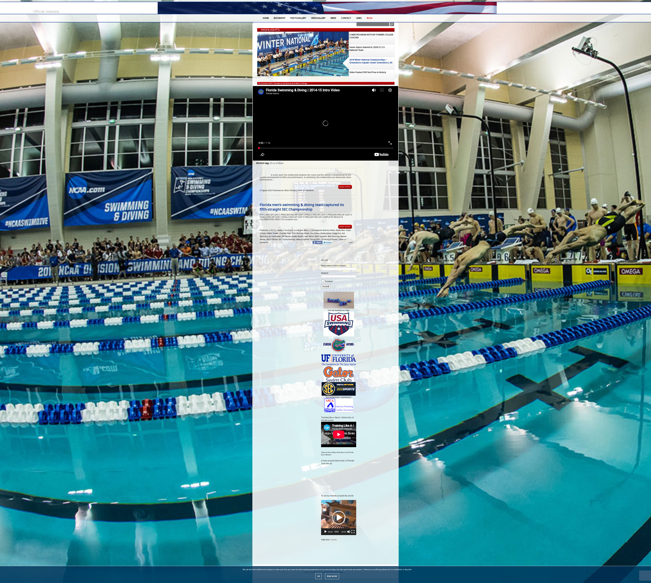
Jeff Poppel (286, 236)
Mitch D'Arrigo (290, 190)
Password (324, 273)
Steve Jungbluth (302, 239)
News (333, 18)
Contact (346, 18)
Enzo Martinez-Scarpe (300, 233)
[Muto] (348, 531)
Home (266, 18)
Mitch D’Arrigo (272, 239)
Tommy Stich (315, 239)
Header (279, 230)
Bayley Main (340, 230)
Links (359, 18)
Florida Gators (325, 233)
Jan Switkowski (275, 236)
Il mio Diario (288, 230)
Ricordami (329, 281)
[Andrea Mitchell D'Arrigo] (33, 8)
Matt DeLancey (333, 236)
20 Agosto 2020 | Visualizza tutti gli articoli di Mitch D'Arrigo (282, 83)
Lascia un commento (306, 190)
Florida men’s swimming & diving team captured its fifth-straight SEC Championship (302, 207)
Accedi (325, 286)
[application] (338, 517)
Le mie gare (298, 230)
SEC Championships (287, 239)
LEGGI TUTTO (344, 187)
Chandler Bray (285, 233)
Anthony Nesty (329, 230)
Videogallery (318, 18)
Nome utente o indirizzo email (333, 265)
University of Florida (329, 239)
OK (318, 576)
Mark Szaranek (321, 236)
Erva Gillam (314, 233)
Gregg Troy (336, 233)
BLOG (369, 18)
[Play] (325, 531)
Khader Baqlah (297, 236)
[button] (339, 517)
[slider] (336, 532)
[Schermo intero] (353, 531)
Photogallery (298, 18)
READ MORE (332, 576)
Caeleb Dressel (272, 233)
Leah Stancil (309, 236)
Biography (279, 18)
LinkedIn (333, 539)
